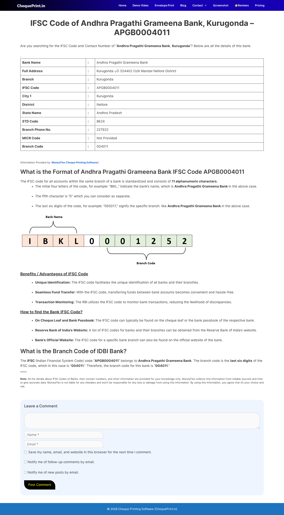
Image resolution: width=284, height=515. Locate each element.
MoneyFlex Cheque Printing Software (75, 162)
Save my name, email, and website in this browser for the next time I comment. (90, 452)
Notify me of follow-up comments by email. (61, 462)
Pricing (259, 5)
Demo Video (141, 5)
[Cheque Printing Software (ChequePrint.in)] (32, 5)
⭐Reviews (242, 5)
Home (122, 5)
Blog (183, 5)
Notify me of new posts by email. (53, 472)
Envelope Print (164, 5)
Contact (197, 5)
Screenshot (220, 5)
